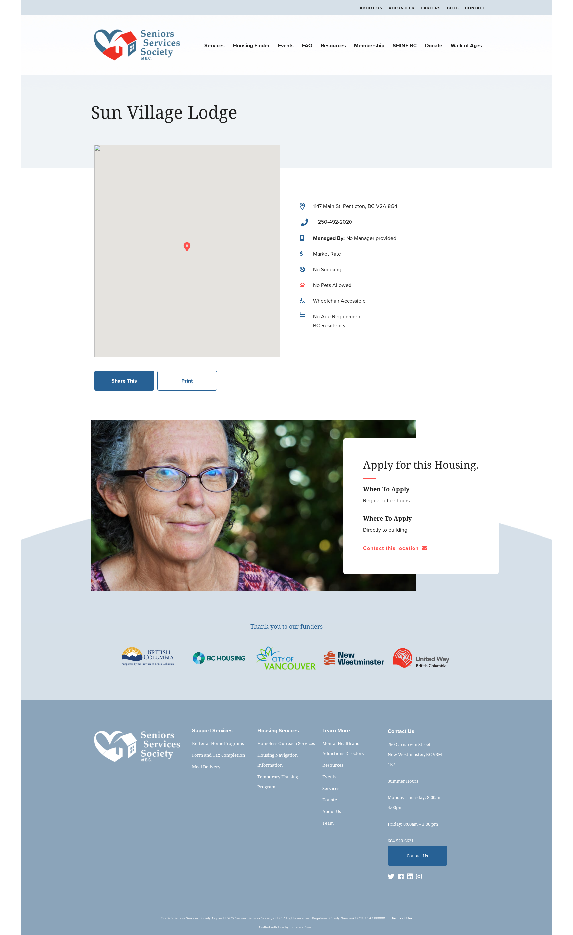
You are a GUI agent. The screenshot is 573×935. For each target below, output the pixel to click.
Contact (475, 8)
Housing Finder (251, 45)
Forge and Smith (301, 927)
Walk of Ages (466, 45)
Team (328, 823)
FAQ (307, 45)
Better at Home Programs (218, 743)
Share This (124, 381)
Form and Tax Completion (218, 755)
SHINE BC (405, 45)
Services (214, 45)
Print (187, 381)
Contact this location (391, 548)
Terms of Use (402, 918)
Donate (433, 45)
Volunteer (401, 8)
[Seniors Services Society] (136, 61)
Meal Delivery (206, 767)
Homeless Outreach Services (286, 743)
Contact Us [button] (417, 856)
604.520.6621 (401, 841)
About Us (371, 8)
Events (286, 45)
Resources (333, 45)
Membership (369, 45)
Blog (453, 8)
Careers (431, 8)
